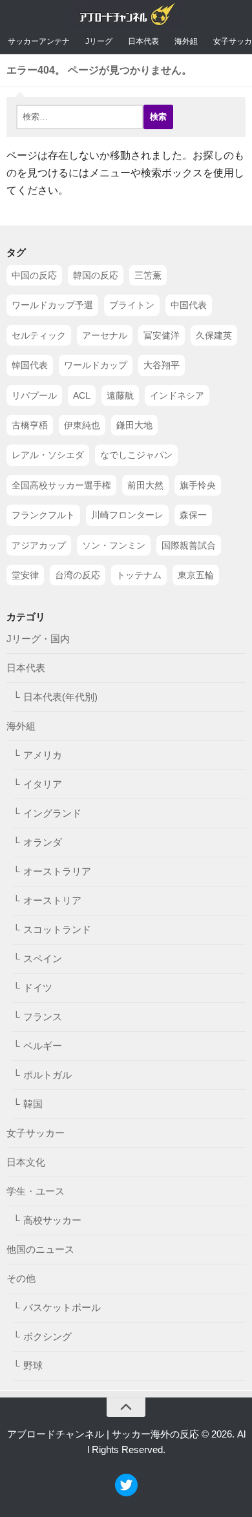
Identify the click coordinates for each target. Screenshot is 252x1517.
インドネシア (177, 395)
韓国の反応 (95, 275)
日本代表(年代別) (60, 697)
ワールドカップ (95, 366)
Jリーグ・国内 (38, 639)
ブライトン (131, 305)
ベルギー (42, 1046)
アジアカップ (39, 545)
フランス (42, 1017)
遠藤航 (120, 395)
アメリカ (42, 755)
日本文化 (25, 1162)
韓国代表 (30, 366)
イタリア (42, 784)
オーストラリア (57, 871)
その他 (21, 1278)
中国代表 (189, 305)
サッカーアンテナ (39, 41)
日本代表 (143, 41)
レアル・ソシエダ (48, 455)
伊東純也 (82, 425)
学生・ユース (35, 1191)
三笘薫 (148, 275)
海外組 (186, 41)
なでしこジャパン (136, 455)
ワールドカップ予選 (52, 305)
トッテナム (139, 575)
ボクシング (47, 1337)
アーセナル (104, 335)
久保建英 (214, 335)
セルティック (39, 335)
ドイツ (37, 988)
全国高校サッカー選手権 (61, 485)
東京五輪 (196, 575)
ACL (81, 395)
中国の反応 (34, 275)
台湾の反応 (77, 575)
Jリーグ (98, 41)
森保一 (193, 515)
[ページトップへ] (126, 1407)
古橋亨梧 (30, 425)
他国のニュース (40, 1249)
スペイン (42, 959)
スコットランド (57, 930)
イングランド (52, 813)
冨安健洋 (161, 335)
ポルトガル (47, 1075)
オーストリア (52, 900)
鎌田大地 (134, 425)
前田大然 (145, 485)
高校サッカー (52, 1220)
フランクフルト (43, 515)
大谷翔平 (161, 366)
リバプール (34, 395)
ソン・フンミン (113, 545)
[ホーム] (126, 17)
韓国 (33, 1104)
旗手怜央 (198, 485)
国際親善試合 (189, 545)
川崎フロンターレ (127, 515)
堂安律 (25, 575)
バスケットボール (62, 1308)
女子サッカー (35, 1133)
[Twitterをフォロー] (126, 1492)
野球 (33, 1366)
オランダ (42, 842)
